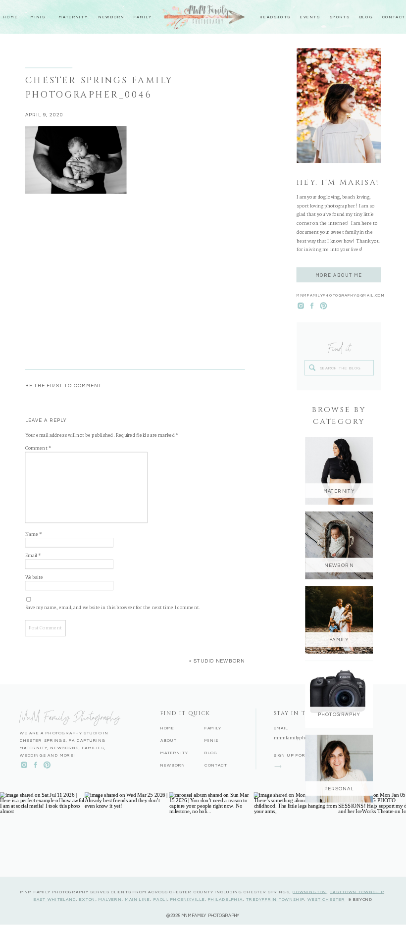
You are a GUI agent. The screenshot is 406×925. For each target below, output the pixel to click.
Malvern (110, 899)
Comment (38, 448)
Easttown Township (357, 892)
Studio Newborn (219, 661)
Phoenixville (187, 899)
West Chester (326, 899)
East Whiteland (55, 899)
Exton (87, 899)
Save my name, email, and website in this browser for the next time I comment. (113, 608)
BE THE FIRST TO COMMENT (63, 385)
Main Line (138, 899)
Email (33, 556)
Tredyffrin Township (275, 899)
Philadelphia (225, 899)
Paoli (160, 899)
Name (33, 534)
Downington (309, 892)
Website (34, 577)
